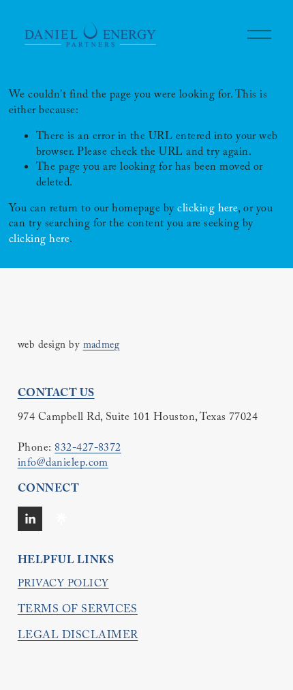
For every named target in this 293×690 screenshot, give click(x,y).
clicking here (207, 209)
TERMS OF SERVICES (78, 610)
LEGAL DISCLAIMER (78, 636)
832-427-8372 (88, 449)
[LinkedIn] (30, 519)
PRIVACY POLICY (63, 585)
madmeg (101, 347)
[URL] (61, 519)
